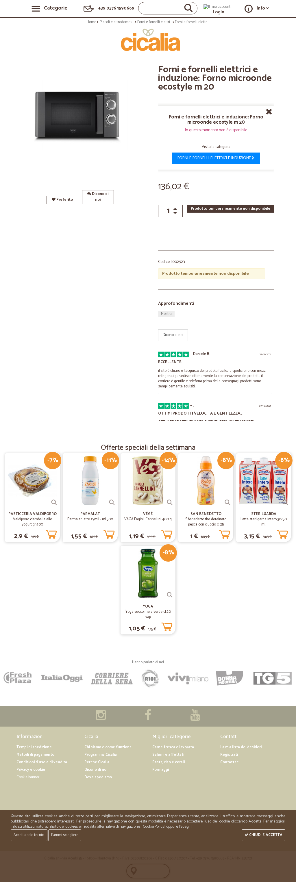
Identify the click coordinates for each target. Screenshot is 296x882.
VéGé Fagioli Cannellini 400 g (148, 519)
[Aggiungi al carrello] (51, 533)
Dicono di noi (99, 197)
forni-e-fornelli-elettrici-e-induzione (214, 158)
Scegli (185, 826)
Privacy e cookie (30, 770)
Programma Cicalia (100, 755)
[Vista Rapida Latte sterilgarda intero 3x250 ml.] (285, 502)
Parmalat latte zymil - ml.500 (90, 519)
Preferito (64, 200)
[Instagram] (101, 718)
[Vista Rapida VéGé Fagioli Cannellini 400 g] (170, 502)
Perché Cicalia (96, 762)
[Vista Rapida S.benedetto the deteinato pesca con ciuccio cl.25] (227, 502)
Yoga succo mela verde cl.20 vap (148, 614)
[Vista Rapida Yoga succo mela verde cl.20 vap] (170, 595)
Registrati (229, 755)
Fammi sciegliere (64, 835)
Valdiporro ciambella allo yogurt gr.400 (32, 522)
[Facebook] (148, 718)
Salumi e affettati (168, 755)
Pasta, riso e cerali (168, 762)
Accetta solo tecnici (29, 835)
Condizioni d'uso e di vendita (41, 762)
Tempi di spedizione (34, 747)
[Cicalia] (148, 39)
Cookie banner (27, 777)
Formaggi (160, 770)
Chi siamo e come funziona (108, 747)
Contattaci (229, 762)
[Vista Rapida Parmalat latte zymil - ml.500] (112, 502)
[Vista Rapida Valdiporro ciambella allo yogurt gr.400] (54, 502)
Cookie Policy (153, 826)
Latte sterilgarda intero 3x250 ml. (263, 522)
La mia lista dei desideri (241, 747)
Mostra (166, 314)
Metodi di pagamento (35, 755)
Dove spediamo (98, 777)
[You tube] (195, 718)
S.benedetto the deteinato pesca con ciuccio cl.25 (205, 522)
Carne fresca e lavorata (173, 747)
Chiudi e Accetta (265, 835)
